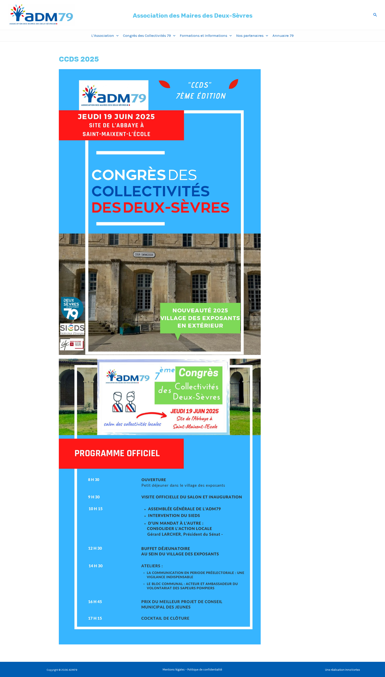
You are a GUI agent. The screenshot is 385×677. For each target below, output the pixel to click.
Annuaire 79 (283, 35)
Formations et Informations (203, 35)
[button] (375, 15)
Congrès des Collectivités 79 (147, 35)
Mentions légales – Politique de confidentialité (192, 669)
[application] (116, 36)
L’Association (102, 35)
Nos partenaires (250, 35)
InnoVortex (352, 669)
